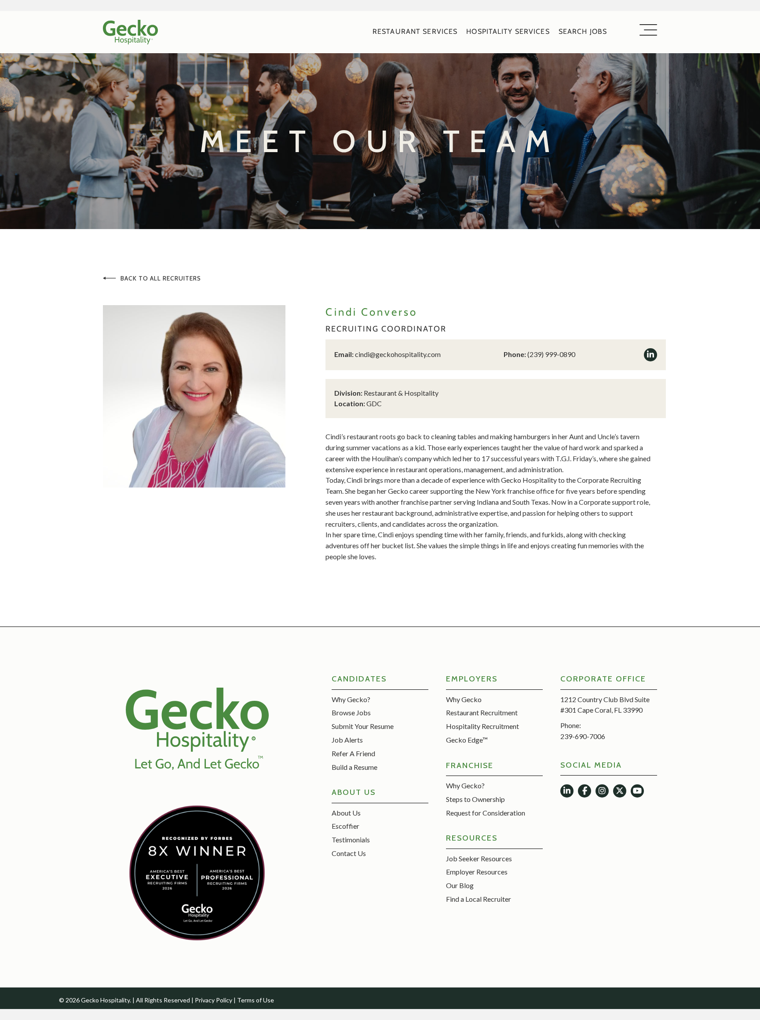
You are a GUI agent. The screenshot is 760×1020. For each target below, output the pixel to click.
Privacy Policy (213, 1000)
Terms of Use (255, 1000)
